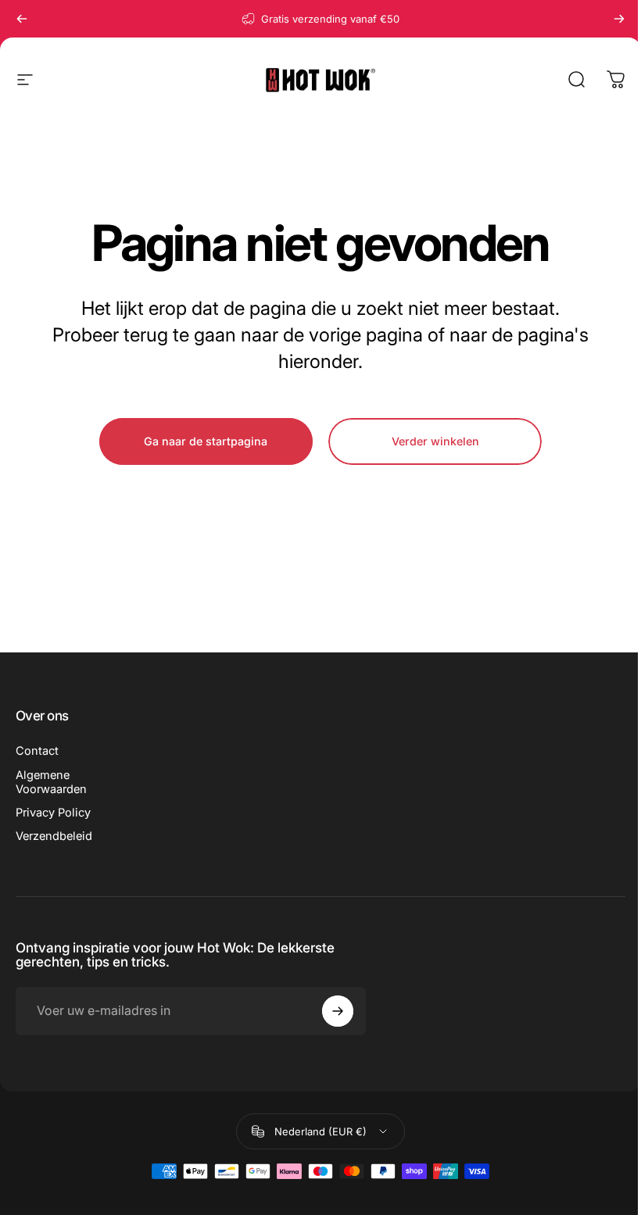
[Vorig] (22, 19)
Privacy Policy (53, 813)
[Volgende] (619, 19)
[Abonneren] (337, 1011)
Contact (37, 751)
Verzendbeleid (54, 836)
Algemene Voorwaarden (51, 782)
